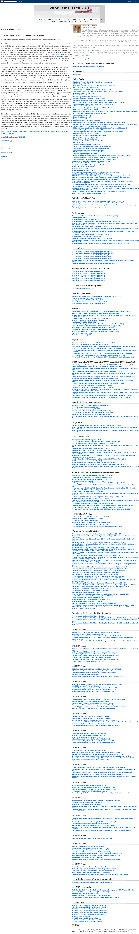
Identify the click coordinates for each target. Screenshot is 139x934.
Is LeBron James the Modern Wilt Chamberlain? (87, 802)
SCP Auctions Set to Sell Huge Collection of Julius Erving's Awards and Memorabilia (100, 128)
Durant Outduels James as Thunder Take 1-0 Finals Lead (90, 867)
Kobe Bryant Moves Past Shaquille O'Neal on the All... (89, 922)
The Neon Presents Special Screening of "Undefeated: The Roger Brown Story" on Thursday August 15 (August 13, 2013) (105, 350)
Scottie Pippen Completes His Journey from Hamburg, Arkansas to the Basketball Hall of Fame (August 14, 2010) (105, 228)
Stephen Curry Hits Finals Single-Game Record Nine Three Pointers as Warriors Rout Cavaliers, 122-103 (104, 770)
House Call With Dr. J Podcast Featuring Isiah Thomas (89, 163)
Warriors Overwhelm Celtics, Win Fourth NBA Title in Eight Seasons (94, 708)
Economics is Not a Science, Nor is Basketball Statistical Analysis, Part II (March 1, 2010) (100, 569)
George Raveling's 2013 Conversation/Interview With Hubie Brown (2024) (95, 313)
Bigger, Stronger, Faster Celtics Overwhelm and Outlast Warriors (92, 703)
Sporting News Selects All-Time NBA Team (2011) (87, 300)
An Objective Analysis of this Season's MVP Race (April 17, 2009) (92, 443)
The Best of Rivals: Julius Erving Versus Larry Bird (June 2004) (93, 82)
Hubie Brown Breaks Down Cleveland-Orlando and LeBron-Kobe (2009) (95, 331)
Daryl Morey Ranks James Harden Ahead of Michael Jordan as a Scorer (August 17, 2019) (101, 594)
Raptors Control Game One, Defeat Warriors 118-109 (89, 750)
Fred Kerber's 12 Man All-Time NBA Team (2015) (88, 298)
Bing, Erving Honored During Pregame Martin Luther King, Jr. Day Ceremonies (99, 102)
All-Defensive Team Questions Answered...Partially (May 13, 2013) (93, 503)
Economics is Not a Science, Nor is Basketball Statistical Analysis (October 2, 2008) (98, 542)
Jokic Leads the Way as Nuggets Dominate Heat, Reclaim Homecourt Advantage (97, 688)
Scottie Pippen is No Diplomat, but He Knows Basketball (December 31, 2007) (96, 221)
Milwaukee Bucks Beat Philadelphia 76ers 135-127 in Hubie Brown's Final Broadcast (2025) (101, 311)
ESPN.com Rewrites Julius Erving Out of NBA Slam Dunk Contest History (96, 172)
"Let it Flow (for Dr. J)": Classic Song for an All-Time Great (92, 108)
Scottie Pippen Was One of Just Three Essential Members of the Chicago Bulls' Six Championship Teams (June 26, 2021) (105, 240)
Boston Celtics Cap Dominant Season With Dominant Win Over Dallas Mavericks (98, 676)
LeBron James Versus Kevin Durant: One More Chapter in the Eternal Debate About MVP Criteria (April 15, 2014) (104, 452)
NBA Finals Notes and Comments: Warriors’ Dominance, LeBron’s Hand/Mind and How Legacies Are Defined (104, 776)
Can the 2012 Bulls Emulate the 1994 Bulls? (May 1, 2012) (90, 234)
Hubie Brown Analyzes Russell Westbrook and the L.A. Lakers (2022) (94, 327)
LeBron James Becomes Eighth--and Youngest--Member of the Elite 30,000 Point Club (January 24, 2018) (103, 381)
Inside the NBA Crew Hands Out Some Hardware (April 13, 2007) (93, 475)
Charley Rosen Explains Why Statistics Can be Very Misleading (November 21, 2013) (99, 583)
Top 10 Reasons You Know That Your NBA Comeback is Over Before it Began (97, 425)
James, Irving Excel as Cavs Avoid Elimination (86, 804)
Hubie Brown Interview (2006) (81, 335)
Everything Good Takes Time (82, 119)
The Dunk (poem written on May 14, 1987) (85, 407)
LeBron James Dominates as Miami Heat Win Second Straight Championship (96, 859)
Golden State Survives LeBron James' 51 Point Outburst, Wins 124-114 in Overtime (98, 767)
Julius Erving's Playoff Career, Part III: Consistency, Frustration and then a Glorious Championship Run (104, 205)
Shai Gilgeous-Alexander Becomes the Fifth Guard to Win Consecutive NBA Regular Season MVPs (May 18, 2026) (105, 467)
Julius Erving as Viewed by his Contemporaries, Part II (89, 193)
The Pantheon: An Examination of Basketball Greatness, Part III (92, 255)
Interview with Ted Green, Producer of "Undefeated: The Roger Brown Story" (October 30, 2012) (103, 346)
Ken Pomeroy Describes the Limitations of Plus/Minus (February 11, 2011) (95, 574)
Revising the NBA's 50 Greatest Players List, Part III (88, 275)
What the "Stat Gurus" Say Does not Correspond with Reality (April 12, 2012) (97, 578)
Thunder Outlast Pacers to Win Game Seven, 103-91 (88, 661)
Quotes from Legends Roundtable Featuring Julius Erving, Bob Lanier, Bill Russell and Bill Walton (105, 124)
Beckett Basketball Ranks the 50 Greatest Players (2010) (90, 302)
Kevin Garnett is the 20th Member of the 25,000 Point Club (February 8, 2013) (97, 372)
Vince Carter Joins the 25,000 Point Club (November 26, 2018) (92, 385)
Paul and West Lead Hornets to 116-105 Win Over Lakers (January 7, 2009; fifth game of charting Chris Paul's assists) (105, 552)
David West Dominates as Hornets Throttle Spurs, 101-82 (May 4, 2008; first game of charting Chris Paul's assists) (103, 536)
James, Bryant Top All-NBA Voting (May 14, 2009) (88, 481)
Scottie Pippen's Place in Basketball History (85, 219)
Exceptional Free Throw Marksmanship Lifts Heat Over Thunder (93, 870)
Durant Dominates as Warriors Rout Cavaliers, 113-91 (89, 785)
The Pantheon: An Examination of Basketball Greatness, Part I (92, 251)
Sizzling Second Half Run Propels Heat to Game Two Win (90, 848)
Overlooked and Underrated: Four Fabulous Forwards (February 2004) (95, 216)
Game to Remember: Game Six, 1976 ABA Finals (89, 98)
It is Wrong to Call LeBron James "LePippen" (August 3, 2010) (92, 226)
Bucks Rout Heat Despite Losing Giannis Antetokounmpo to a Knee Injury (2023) (98, 324)
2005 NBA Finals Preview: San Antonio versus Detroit (89, 905)
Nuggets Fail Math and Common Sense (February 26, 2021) (91, 599)
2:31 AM (22, 137)
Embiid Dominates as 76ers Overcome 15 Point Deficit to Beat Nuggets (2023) (96, 326)
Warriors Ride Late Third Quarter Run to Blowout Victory (91, 701)
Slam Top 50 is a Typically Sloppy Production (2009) (88, 303)
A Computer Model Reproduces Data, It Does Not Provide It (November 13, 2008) (98, 547)
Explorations (77, 74)
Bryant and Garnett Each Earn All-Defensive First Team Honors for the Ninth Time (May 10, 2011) (103, 488)
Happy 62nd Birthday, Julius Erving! (85, 139)
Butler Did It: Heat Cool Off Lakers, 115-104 (86, 737)
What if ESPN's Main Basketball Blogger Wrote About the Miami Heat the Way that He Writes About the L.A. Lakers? (104, 428)
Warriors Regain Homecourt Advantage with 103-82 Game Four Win (94, 825)
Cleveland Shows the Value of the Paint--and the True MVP (91, 823)
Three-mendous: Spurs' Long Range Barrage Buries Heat (90, 850)
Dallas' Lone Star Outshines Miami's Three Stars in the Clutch (92, 882)
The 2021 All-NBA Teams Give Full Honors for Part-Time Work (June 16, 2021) (97, 507)
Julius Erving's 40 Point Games (83, 115)
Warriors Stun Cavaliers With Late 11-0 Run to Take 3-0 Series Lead (94, 789)
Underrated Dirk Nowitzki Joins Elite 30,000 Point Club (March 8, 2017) (95, 378)
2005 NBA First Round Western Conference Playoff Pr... (90, 912)
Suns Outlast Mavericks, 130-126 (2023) (84, 322)
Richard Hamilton (44, 131)
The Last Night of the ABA (81, 84)
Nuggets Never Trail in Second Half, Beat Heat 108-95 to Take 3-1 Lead (94, 690)
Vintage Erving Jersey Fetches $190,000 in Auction (89, 126)
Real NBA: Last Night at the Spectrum (85, 109)
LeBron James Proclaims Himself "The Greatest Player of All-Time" (93, 263)
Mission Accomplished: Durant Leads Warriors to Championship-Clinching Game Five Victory (102, 793)
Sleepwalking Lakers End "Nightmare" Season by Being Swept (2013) (94, 329)
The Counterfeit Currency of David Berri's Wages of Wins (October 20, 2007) (96, 534)
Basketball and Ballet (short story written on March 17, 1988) (91, 411)
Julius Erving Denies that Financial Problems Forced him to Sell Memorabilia (98, 132)
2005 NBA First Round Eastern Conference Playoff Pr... (90, 914)
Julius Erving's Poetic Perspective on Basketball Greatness (91, 148)
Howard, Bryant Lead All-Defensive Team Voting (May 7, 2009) (92, 479)
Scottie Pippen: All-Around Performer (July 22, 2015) (89, 236)
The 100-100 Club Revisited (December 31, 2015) (87, 520)
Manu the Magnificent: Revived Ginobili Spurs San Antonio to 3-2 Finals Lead (97, 853)
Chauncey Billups (11, 131)
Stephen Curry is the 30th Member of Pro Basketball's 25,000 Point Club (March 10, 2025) (101, 397)
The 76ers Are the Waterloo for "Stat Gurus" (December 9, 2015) (92, 590)
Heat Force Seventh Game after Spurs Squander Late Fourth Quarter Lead (96, 855)
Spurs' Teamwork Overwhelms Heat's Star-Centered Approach (92, 838)
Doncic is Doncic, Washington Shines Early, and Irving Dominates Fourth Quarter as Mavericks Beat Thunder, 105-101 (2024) (104, 315)
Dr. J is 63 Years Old (79, 143)
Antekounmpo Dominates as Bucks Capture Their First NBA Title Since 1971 (96, 725)
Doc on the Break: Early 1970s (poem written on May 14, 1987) (92, 405)
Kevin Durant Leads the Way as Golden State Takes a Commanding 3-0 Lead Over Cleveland (102, 772)
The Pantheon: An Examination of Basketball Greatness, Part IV (92, 256)
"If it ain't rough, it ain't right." (55, 54)
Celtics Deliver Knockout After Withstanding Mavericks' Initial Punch (94, 672)
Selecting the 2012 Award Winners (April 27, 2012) (88, 491)
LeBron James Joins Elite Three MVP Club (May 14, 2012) (90, 448)
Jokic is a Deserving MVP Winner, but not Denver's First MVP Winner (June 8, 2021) (99, 459)
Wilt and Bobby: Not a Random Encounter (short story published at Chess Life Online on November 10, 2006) (105, 416)
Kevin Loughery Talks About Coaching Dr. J (87, 97)
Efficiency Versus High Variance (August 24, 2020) (88, 597)
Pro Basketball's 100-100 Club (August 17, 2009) (87, 519)
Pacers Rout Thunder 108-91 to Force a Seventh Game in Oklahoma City (95, 659)
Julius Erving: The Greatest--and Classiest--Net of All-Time (92, 89)
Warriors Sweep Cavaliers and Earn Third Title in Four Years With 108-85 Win (97, 774)
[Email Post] (10, 141)
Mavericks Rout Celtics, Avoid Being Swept (85, 674)
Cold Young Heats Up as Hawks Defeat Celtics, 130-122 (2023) (91, 318)
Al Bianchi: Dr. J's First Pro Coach (84, 106)
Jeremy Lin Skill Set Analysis (81, 916)
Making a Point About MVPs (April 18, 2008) (86, 440)
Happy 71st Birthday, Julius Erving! (83, 170)
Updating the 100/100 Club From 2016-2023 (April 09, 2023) (91, 522)
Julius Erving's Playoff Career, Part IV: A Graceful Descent (91, 208)
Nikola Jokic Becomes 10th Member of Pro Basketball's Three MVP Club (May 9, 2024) (100, 464)
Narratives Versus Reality (80, 168)
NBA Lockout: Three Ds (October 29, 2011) (85, 893)
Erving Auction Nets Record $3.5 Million (86, 133)
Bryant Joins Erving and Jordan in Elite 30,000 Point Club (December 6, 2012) (97, 366)
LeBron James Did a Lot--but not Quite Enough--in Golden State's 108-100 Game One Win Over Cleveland (102, 819)
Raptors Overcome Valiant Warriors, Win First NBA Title (90, 760)
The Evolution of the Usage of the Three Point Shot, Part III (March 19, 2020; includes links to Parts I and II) (104, 620)
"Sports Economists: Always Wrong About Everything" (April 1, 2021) (94, 603)
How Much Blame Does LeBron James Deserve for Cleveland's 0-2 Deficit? (96, 800)
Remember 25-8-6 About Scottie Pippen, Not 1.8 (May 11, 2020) (92, 238)
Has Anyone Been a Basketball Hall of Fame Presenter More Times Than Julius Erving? (101, 155)
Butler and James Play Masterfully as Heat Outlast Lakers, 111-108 (93, 741)
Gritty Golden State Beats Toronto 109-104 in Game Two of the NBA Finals (96, 752)
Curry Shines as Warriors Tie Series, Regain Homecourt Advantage (93, 705)
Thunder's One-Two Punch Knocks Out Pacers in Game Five (91, 657)
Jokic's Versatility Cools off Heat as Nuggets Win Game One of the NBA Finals (97, 684)
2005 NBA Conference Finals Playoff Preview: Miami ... (89, 907)
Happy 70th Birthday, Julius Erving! (83, 166)
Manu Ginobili (33, 131)
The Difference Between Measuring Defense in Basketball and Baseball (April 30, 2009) (99, 567)
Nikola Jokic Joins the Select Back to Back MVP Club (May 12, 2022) (94, 462)
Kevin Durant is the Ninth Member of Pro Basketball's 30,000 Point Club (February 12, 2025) (102, 395)
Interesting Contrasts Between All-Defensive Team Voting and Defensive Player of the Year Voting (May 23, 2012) (105, 494)
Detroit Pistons (22, 131)
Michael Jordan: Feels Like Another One (85, 918)
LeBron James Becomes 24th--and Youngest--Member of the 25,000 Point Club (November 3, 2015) (103, 377)
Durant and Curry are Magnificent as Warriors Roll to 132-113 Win (93, 787)
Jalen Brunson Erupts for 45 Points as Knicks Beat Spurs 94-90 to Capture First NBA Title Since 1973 (104, 641)
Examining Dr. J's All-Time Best (83, 93)
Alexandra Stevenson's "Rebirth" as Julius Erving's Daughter (93, 100)
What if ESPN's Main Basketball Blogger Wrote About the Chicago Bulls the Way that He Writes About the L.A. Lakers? (105, 431)
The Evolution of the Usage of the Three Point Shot (88, 616)
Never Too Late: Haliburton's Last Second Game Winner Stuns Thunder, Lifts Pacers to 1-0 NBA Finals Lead (105, 649)
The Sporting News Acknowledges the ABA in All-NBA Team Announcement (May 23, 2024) (101, 509)
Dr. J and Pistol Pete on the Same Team (85, 87)
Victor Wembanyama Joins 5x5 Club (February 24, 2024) (90, 524)
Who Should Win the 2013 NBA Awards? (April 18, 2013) (90, 498)
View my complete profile (81, 59)
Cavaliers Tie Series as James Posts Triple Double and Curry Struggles (94, 822)
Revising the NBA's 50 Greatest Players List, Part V (88, 279)
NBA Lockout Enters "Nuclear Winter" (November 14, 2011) (91, 895)
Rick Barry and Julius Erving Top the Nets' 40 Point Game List (92, 174)
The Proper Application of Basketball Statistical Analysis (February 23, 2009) (96, 555)
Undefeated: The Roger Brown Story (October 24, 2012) (90, 344)
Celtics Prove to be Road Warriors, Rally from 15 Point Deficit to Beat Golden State (98, 699)
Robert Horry (55, 131)
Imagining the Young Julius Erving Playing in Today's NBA (91, 161)
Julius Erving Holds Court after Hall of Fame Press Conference (93, 104)
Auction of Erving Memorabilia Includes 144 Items (89, 130)
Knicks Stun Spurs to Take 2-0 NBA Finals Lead (87, 634)
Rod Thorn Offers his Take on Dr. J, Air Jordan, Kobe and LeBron (94, 86)
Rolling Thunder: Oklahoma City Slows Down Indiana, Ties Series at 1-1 (95, 652)
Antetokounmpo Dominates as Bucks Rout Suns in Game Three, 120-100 (95, 720)
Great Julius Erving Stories (82, 95)
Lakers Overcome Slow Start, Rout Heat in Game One (89, 733)
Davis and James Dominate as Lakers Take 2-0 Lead (88, 735)
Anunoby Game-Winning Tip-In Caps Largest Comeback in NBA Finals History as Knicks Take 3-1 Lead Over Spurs (104, 638)
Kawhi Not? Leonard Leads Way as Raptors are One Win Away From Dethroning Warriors (101, 756)
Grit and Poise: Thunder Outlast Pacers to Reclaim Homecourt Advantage (95, 655)
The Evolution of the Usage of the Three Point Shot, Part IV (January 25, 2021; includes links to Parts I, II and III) (105, 623)
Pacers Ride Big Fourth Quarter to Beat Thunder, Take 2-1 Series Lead (94, 654)
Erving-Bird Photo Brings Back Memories (86, 120)
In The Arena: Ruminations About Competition (88, 66)
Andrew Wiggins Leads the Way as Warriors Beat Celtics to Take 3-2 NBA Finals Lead (99, 707)
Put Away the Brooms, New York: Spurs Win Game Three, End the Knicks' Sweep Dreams (101, 636)
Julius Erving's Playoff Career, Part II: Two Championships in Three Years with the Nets (100, 203)
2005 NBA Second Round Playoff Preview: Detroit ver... (89, 909)
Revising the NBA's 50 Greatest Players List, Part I (88, 271)
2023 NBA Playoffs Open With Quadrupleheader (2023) (89, 320)
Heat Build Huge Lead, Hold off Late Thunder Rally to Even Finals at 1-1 (95, 869)
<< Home (4, 156)
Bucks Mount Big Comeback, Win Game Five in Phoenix (90, 724)
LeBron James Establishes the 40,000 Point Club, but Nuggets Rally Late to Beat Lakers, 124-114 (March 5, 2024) (105, 393)
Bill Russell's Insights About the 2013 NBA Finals (87, 857)
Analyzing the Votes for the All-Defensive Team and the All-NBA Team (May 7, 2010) (99, 483)
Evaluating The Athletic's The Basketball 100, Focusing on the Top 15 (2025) (96, 296)
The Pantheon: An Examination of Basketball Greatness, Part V (92, 258)
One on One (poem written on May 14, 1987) (86, 409)
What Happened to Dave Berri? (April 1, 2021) (87, 601)
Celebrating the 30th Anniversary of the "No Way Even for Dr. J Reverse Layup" (99, 122)
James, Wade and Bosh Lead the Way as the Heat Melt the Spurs (92, 852)
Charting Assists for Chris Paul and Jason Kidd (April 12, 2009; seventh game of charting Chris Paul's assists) (104, 564)
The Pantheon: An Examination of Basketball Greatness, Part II (92, 253)
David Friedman (91, 25)
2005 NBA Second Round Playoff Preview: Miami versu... (90, 911)
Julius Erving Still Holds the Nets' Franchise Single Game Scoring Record (95, 179)
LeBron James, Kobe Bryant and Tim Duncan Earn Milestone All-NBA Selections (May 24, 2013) (103, 505)
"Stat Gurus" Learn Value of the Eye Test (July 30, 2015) (90, 588)
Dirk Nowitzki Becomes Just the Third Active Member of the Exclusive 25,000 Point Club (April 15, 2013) (103, 374)
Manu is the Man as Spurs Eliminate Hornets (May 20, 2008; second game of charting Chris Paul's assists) (103, 539)
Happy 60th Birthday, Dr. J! (82, 117)
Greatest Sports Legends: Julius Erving (85, 137)
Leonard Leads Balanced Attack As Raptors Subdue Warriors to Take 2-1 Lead (97, 754)
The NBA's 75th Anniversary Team (83, 288)
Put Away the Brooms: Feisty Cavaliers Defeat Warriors (89, 791)
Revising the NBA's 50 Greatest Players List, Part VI (88, 280)
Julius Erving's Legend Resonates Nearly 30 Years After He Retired (94, 159)
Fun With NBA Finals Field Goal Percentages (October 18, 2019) (92, 596)
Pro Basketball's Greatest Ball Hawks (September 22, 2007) (90, 517)
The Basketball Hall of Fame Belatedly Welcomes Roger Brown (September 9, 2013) (98, 355)
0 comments (5, 141)
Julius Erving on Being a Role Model (85, 153)
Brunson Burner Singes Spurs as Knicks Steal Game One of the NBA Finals (96, 632)
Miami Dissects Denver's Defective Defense (85, 686)
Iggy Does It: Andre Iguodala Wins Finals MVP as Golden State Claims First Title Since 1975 (101, 830)
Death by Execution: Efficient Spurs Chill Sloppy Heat (89, 846)
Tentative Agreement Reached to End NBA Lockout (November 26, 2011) (95, 897)
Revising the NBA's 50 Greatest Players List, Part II (88, 273)
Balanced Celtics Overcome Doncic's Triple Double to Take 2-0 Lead (93, 671)
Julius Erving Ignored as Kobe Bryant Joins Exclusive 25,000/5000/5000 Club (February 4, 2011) (102, 365)
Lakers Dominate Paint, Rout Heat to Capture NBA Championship (93, 742)
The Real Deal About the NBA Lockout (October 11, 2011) (90, 892)
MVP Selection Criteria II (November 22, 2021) (87, 461)
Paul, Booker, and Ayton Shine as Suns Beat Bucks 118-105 (90, 716)
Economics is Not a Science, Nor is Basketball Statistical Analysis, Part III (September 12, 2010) (102, 570)
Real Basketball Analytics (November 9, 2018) (86, 592)
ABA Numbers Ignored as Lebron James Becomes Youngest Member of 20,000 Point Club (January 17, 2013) (105, 369)
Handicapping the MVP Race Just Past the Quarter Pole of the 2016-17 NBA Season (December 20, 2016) (105, 455)
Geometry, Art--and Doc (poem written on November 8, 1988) (91, 414)
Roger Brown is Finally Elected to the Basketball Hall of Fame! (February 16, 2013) (98, 348)
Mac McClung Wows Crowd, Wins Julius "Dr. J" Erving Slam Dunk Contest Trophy (99, 186)
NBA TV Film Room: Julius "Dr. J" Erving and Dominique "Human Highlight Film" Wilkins (102, 176)
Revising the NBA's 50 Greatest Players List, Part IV (88, 277)
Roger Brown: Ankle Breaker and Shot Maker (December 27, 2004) (93, 343)
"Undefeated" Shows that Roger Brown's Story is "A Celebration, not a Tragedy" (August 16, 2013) (104, 353)
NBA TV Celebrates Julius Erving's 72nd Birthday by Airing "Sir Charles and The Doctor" (101, 177)
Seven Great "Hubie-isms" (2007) (82, 333)
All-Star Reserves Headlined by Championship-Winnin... (90, 920)
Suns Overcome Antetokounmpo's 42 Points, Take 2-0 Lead (91, 718)
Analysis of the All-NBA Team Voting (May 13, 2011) (88, 490)
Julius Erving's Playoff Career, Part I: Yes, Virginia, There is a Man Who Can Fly (98, 201)
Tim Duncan (10, 133)
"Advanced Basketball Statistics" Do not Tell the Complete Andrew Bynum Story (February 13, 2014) (104, 585)
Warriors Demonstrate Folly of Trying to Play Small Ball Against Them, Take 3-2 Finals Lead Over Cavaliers (103, 828)
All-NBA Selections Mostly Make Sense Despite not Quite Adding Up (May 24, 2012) (98, 497)
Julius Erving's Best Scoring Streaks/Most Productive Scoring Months (95, 157)
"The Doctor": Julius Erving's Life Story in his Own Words (92, 146)
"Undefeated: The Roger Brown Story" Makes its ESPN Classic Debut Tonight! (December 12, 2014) (104, 357)
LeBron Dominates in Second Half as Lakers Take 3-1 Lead (91, 739)
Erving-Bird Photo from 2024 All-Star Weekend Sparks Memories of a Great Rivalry (99, 191)
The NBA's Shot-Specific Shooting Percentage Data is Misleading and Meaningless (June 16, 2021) (103, 605)
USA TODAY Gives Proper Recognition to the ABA (89, 113)
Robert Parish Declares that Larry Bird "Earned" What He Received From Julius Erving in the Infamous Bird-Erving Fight (102, 181)
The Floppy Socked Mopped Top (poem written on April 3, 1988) (92, 412)
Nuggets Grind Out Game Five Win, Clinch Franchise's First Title (93, 691)
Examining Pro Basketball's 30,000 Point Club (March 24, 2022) (92, 387)
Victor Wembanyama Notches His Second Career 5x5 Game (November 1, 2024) (97, 526)
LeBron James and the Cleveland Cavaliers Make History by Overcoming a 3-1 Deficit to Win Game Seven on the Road (104, 810)
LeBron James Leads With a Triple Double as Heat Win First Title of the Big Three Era (100, 874)
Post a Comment (6, 153)
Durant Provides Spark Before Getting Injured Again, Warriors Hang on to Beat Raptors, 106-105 (103, 758)
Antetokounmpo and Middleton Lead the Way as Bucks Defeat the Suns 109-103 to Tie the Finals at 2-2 (105, 722)
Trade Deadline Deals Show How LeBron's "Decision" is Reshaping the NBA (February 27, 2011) (103, 890)
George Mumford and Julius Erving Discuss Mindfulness (90, 165)
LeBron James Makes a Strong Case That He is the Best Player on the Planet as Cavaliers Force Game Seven (104, 806)
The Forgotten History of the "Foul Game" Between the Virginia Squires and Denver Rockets (102, 184)
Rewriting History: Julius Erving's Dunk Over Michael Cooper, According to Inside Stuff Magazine (105, 111)
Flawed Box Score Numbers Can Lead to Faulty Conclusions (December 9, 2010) (97, 572)
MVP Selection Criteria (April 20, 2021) (84, 457)
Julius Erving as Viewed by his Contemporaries (88, 150)
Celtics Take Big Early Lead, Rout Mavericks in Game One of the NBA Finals (96, 669)
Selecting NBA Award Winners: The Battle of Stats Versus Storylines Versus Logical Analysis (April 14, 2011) (105, 445)
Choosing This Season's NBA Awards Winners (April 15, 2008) (92, 477)
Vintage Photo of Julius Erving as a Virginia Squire (89, 135)
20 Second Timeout (70, 8)
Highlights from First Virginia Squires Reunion (88, 152)
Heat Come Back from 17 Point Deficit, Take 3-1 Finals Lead (91, 872)
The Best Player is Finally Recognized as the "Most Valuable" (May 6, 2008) (96, 441)
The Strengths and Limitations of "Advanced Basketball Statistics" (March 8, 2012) (98, 576)
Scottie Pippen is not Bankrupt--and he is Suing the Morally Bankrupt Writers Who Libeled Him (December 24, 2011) (103, 232)
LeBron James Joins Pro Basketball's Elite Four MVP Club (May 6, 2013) (95, 450)
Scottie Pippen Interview (79, 217)
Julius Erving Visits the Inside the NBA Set (87, 144)
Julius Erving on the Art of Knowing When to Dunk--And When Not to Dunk (98, 91)
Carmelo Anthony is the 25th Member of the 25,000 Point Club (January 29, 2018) (98, 383)
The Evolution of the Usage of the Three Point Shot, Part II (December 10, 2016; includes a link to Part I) (105, 618)
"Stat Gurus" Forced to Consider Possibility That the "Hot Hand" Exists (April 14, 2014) (100, 586)
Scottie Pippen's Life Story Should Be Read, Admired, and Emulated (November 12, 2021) (100, 243)
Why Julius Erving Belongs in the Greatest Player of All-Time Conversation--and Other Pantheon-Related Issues (103, 261)
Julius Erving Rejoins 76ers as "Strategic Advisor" (89, 141)
